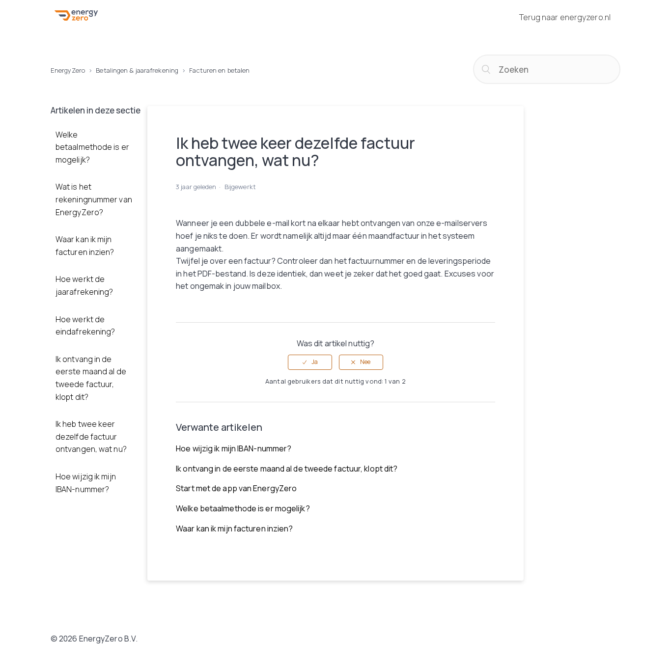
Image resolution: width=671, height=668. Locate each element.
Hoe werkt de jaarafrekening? (84, 285)
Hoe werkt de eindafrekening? (85, 325)
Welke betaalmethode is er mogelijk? (92, 147)
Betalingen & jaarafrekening (137, 70)
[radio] (310, 362)
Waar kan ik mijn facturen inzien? (85, 245)
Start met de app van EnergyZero (236, 488)
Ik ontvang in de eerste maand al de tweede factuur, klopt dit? (91, 378)
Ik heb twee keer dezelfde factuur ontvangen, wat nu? (91, 436)
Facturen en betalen (219, 70)
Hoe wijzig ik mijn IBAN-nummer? (86, 483)
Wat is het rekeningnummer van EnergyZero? (94, 199)
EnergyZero (68, 70)
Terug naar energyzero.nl (565, 17)
